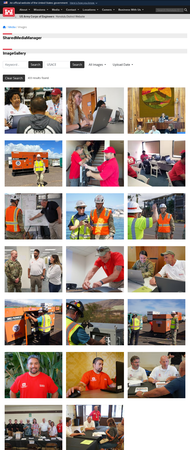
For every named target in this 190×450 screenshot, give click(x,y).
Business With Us (130, 9)
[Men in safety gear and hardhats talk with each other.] (156, 216)
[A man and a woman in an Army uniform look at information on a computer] (156, 269)
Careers (107, 9)
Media (56, 9)
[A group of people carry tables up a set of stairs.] (95, 163)
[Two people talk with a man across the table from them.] (33, 110)
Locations (89, 9)
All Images (96, 65)
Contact (71, 9)
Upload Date (122, 65)
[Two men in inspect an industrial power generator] (156, 322)
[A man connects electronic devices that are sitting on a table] (95, 269)
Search (35, 65)
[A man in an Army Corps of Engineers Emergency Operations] (33, 375)
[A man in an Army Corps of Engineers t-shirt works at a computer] (95, 375)
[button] (84, 3)
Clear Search (14, 78)
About (23, 9)
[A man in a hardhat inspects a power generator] (95, 322)
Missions (40, 9)
